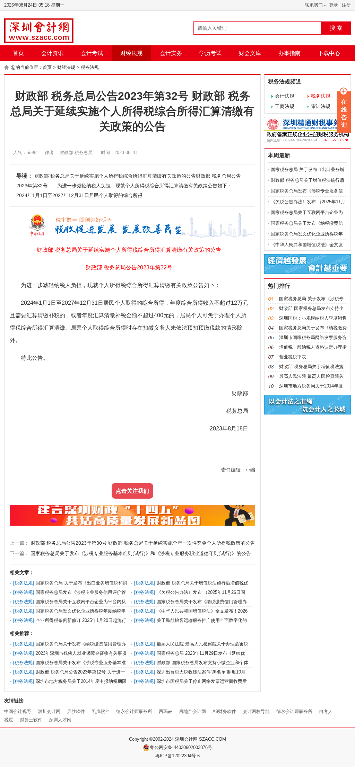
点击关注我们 (132, 491)
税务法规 (90, 67)
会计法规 (284, 96)
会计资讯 (52, 53)
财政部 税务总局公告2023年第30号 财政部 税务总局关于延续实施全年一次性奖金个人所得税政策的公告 (142, 543)
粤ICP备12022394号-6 (177, 755)
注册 (346, 5)
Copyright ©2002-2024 (152, 739)
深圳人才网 (60, 719)
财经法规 (131, 53)
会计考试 (92, 53)
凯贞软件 (101, 711)
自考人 (325, 711)
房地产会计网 (192, 711)
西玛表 (165, 711)
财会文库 (250, 53)
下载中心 (329, 53)
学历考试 (210, 53)
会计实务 (171, 53)
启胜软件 (76, 711)
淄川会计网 (49, 711)
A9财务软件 (224, 711)
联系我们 (314, 5)
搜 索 (336, 28)
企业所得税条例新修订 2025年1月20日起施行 (81, 620)
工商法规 (284, 106)
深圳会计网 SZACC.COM (200, 739)
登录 (333, 5)
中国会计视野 (17, 711)
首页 (18, 53)
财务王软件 (31, 719)
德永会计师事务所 (134, 711)
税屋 (8, 719)
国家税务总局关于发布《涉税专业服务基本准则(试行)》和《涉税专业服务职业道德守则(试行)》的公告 (140, 553)
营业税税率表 (292, 356)
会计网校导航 (256, 711)
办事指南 (289, 53)
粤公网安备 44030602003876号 (181, 747)
